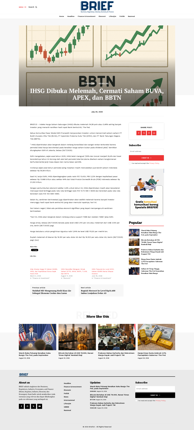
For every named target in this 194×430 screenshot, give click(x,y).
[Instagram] (27, 406)
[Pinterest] (149, 133)
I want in (145, 158)
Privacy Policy (154, 163)
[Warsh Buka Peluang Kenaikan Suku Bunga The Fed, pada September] (134, 232)
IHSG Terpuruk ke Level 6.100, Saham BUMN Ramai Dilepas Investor (103, 271)
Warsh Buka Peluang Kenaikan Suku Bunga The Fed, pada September (151, 232)
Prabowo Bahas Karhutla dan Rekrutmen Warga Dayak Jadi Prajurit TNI (152, 252)
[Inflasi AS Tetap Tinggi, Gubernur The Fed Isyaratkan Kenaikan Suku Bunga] (134, 271)
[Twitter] (144, 133)
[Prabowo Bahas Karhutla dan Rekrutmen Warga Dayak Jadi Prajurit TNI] (134, 251)
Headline (104, 84)
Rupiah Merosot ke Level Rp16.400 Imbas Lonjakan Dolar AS (98, 291)
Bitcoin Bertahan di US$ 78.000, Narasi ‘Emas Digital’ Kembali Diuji (152, 242)
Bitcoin (92, 399)
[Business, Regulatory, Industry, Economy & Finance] (37, 374)
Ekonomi (90, 84)
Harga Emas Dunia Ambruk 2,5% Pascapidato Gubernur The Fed (152, 261)
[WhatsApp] (154, 133)
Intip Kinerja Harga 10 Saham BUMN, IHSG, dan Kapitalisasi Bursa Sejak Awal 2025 (43, 271)
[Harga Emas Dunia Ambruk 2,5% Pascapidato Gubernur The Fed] (134, 261)
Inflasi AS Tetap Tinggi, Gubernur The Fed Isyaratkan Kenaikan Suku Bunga (152, 271)
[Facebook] (138, 133)
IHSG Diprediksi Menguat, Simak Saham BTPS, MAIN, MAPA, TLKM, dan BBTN (74, 271)
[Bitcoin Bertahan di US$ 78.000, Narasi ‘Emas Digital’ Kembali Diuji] (134, 242)
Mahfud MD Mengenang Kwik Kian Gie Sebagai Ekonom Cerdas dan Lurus (51, 291)
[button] (33, 7)
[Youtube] (39, 406)
